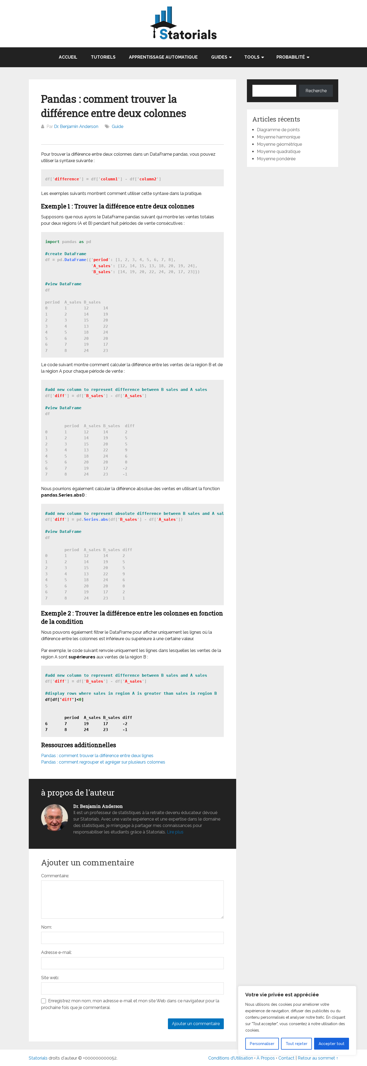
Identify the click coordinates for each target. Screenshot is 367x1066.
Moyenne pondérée (276, 158)
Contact (287, 1058)
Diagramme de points (278, 129)
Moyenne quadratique (278, 151)
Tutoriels (103, 57)
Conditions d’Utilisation (230, 1058)
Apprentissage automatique (163, 57)
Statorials (38, 1058)
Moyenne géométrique (279, 144)
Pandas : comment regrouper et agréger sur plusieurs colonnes (103, 762)
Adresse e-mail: (56, 952)
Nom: (46, 927)
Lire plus (175, 832)
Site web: (50, 977)
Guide (117, 126)
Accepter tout (331, 1044)
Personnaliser (262, 1044)
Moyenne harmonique (278, 137)
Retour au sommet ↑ (318, 1058)
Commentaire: (55, 875)
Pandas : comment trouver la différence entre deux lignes (97, 755)
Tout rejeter (296, 1044)
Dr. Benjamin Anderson (76, 126)
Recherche (316, 90)
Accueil (68, 57)
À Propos (266, 1058)
